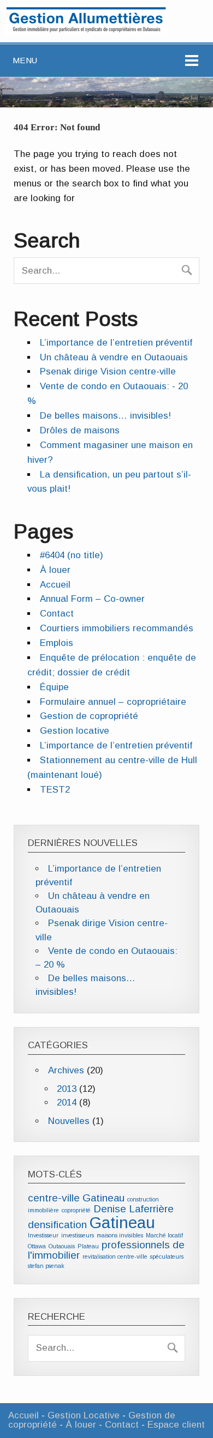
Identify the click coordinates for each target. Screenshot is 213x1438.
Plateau (88, 1246)
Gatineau (122, 1222)
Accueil (55, 584)
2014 (66, 1102)
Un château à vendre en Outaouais (114, 357)
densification (57, 1224)
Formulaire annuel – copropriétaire (113, 702)
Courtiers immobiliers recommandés (116, 628)
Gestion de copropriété (89, 716)
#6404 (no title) (71, 555)
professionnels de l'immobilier (106, 1250)
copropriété (76, 1210)
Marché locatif (164, 1235)
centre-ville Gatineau (76, 1198)
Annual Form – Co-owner (92, 599)
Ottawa (37, 1246)
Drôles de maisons (80, 430)
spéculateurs (167, 1256)
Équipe (54, 687)
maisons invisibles (120, 1235)
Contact (57, 613)
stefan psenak (46, 1265)
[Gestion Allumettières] (86, 32)
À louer (55, 570)
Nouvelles (69, 1121)
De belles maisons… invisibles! (105, 415)
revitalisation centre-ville (114, 1256)
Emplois (56, 643)
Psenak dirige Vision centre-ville (108, 371)
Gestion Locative (84, 1415)
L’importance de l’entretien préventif (116, 342)
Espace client (176, 1424)
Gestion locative (74, 731)
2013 (66, 1089)
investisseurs (77, 1235)
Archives (66, 1070)
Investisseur (43, 1235)
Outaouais (62, 1246)
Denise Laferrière (133, 1209)
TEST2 (55, 789)
